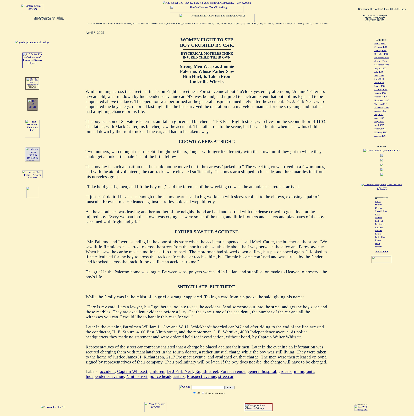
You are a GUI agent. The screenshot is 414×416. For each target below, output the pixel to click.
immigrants (304, 371)
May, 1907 (379, 121)
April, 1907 (379, 125)
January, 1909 (380, 50)
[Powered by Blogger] (53, 407)
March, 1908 (380, 86)
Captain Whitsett (132, 371)
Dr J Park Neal (180, 371)
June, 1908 (379, 75)
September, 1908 (381, 65)
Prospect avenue (201, 376)
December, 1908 (381, 54)
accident (107, 371)
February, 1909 (380, 47)
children (157, 371)
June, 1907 (379, 118)
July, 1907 (378, 114)
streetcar (225, 376)
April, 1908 (379, 82)
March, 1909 (380, 43)
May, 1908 (379, 79)
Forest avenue (232, 371)
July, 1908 (378, 72)
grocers (285, 371)
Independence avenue (105, 376)
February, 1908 (380, 89)
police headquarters (167, 376)
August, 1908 (380, 68)
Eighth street (206, 371)
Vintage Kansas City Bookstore (382, 188)
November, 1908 (381, 57)
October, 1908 (380, 61)
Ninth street (136, 376)
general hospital (262, 371)
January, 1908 (380, 93)
